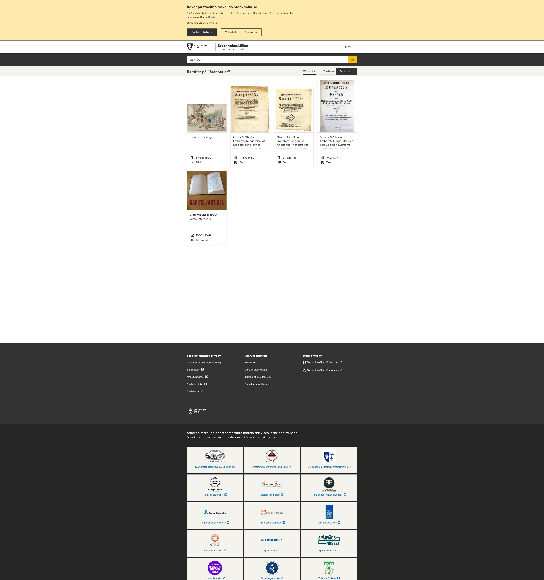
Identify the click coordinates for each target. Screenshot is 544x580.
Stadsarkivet (193, 391)
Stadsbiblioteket (195, 384)
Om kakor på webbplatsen (258, 384)
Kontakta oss (251, 362)
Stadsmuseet (193, 370)
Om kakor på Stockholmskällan (202, 23)
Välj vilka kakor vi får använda (241, 32)
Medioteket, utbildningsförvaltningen (205, 362)
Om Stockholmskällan (256, 370)
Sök (352, 59)
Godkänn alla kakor (202, 32)
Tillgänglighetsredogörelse (258, 377)
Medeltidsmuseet (195, 377)
